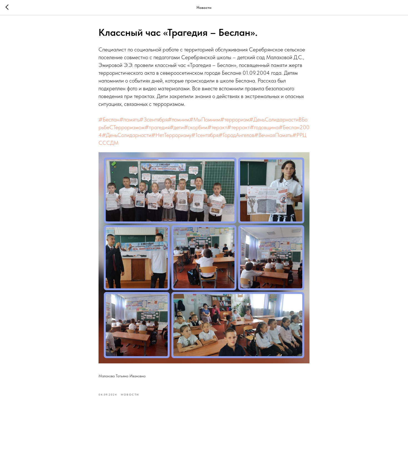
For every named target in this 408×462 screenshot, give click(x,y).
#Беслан (109, 119)
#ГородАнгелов (236, 135)
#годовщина (264, 127)
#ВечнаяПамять (273, 135)
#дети (177, 127)
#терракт (238, 127)
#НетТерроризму (171, 135)
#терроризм (234, 119)
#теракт (217, 127)
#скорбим (195, 127)
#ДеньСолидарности (126, 135)
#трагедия (157, 127)
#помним (178, 119)
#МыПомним (204, 119)
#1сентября (204, 135)
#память (129, 119)
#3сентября (153, 119)
